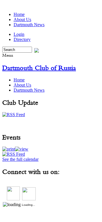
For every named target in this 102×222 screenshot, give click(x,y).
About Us (22, 19)
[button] (8, 149)
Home (19, 14)
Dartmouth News (29, 24)
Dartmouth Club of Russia (39, 68)
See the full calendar (20, 159)
